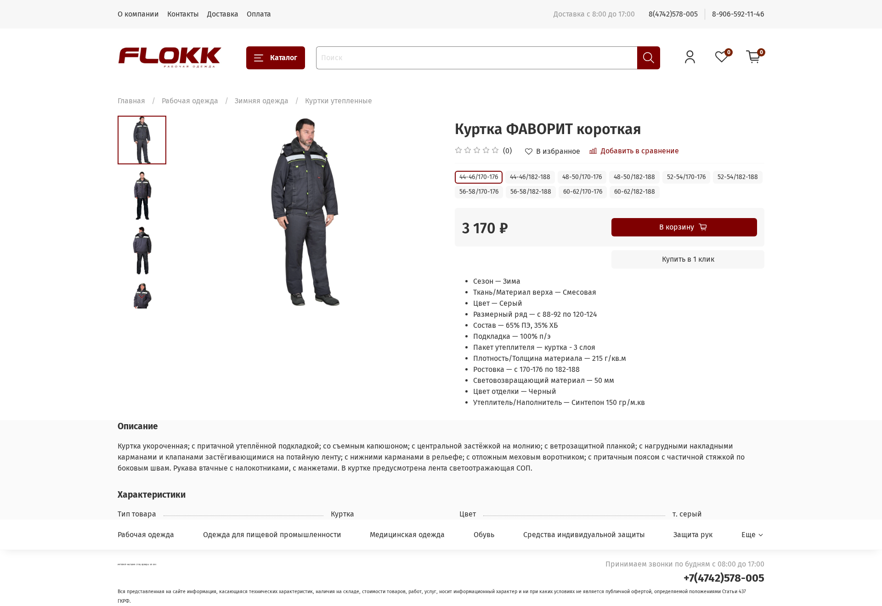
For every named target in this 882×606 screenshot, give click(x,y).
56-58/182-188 (530, 192)
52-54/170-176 (686, 177)
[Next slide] (142, 297)
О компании (138, 14)
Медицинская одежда (407, 534)
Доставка (222, 14)
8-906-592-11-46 (738, 14)
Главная (131, 100)
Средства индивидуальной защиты (584, 534)
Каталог (283, 57)
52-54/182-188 (738, 177)
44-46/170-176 (478, 177)
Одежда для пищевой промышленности (272, 534)
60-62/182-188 (634, 192)
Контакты (183, 14)
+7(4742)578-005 (724, 578)
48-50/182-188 (634, 177)
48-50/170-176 (582, 177)
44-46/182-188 (530, 177)
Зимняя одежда (261, 100)
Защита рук (692, 534)
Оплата (259, 14)
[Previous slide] (189, 212)
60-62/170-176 (582, 192)
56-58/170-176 (478, 192)
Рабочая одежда (190, 100)
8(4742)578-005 (673, 14)
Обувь (484, 534)
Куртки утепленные (338, 100)
